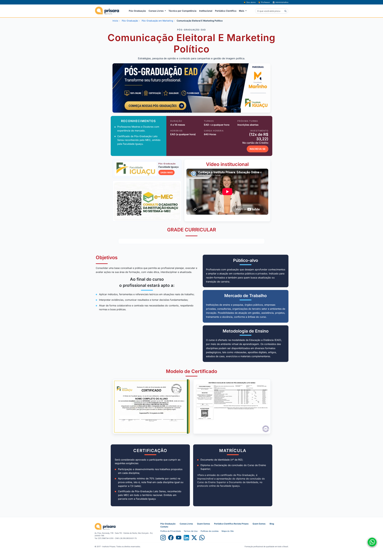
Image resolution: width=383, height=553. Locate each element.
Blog (272, 524)
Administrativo (280, 2)
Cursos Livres (186, 524)
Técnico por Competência (182, 10)
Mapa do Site (228, 531)
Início (115, 20)
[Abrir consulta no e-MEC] (147, 201)
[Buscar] (285, 11)
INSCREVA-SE (258, 148)
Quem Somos (203, 524)
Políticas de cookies (210, 531)
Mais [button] (242, 10)
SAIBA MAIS (166, 172)
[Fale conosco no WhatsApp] (372, 542)
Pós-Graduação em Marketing (157, 20)
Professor (264, 2)
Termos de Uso (191, 531)
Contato (164, 527)
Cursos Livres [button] (156, 10)
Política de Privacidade (170, 531)
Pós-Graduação (137, 10)
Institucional (205, 10)
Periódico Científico (225, 10)
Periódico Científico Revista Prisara (231, 524)
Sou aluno (249, 2)
